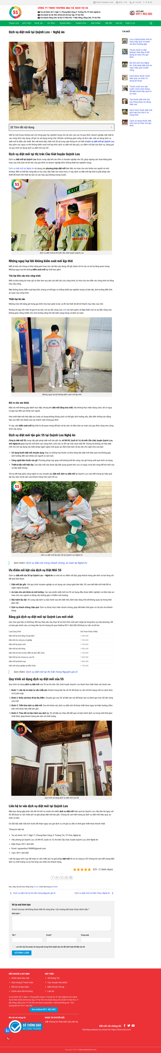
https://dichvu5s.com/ (121, 1029)
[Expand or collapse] (111, 127)
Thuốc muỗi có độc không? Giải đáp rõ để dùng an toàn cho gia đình (139, 53)
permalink (54, 887)
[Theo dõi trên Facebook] (144, 2)
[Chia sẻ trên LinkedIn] (71, 878)
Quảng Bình (65, 23)
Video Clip (130, 23)
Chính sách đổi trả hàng (22, 991)
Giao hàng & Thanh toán (22, 982)
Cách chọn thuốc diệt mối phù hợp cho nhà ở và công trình (141, 112)
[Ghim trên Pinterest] (66, 878)
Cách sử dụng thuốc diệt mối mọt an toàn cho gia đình (140, 123)
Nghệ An (38, 23)
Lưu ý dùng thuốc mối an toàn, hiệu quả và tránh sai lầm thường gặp (141, 41)
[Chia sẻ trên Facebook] (53, 878)
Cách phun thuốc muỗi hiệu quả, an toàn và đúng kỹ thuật (140, 78)
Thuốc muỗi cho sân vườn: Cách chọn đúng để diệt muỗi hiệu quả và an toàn (140, 90)
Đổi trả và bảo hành (20, 987)
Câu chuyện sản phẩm (57, 982)
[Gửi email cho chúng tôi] (151, 2)
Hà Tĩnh (51, 23)
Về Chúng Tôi (53, 978)
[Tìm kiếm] (151, 23)
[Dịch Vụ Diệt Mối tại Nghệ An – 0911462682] (21, 12)
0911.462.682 (26, 1006)
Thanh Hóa (80, 23)
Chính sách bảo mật (20, 978)
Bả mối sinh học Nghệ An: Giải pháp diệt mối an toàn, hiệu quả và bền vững (141, 66)
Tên (14, 935)
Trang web (85, 935)
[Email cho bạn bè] (62, 878)
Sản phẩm (95, 23)
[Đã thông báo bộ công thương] (26, 1026)
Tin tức (108, 23)
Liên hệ (118, 23)
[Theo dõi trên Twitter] (148, 2)
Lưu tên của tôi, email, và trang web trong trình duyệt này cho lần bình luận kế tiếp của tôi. (50, 947)
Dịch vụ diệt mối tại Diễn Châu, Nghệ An (92, 893)
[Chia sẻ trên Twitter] (57, 878)
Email (49, 935)
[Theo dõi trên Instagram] (146, 2)
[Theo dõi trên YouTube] (133, 1025)
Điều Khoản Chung (56, 987)
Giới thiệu (26, 23)
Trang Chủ (14, 23)
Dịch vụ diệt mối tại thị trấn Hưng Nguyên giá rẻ (34, 893)
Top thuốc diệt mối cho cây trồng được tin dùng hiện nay (140, 102)
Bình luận (16, 913)
